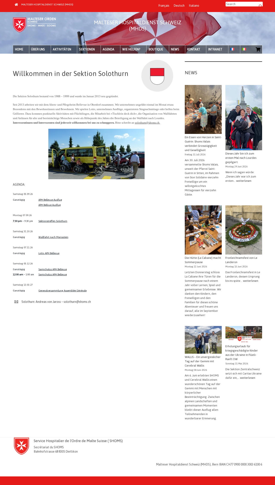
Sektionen (87, 49)
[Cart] (258, 49)
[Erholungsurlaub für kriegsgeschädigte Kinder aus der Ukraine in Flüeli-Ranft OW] (243, 335)
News (175, 49)
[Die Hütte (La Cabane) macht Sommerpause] (203, 230)
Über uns (38, 49)
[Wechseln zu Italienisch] (246, 49)
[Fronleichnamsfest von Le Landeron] (243, 230)
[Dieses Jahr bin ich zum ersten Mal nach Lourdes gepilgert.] (243, 118)
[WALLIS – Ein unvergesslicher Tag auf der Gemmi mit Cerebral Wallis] (203, 340)
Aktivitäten (62, 49)
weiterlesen (243, 180)
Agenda (108, 49)
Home (19, 49)
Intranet (215, 49)
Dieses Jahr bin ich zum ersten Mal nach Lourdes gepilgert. (240, 158)
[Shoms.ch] (34, 31)
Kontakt (193, 49)
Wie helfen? (131, 49)
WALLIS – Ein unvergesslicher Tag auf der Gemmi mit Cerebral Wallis (203, 361)
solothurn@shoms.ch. (147, 122)
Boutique (155, 49)
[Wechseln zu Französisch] (234, 49)
